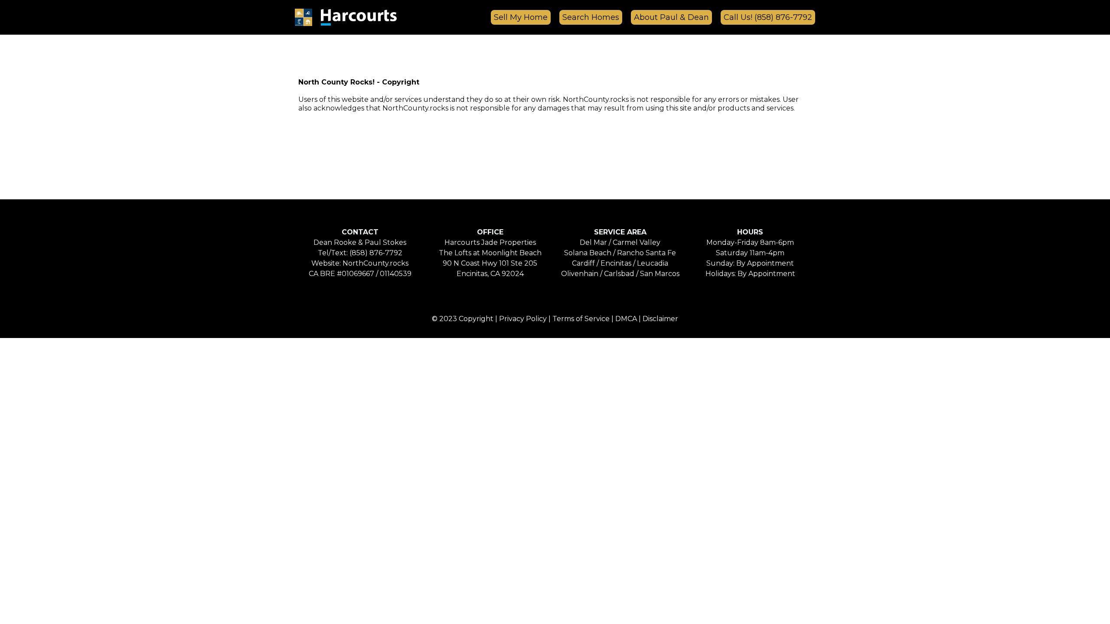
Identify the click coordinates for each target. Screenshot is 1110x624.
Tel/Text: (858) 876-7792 (360, 253)
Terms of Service (581, 319)
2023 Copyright (466, 319)
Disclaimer (660, 319)
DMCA (626, 319)
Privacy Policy (523, 319)
